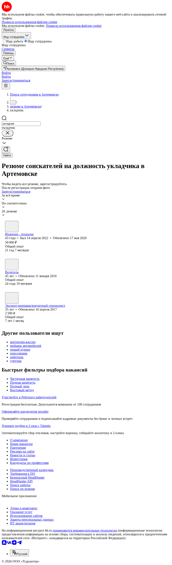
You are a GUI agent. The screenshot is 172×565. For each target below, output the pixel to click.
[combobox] (21, 123)
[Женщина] (11, 298)
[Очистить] (7, 133)
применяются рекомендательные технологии (85, 530)
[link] (9, 63)
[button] (6, 73)
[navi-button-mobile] (6, 85)
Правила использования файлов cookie (74, 26)
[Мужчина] (11, 226)
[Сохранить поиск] (6, 149)
